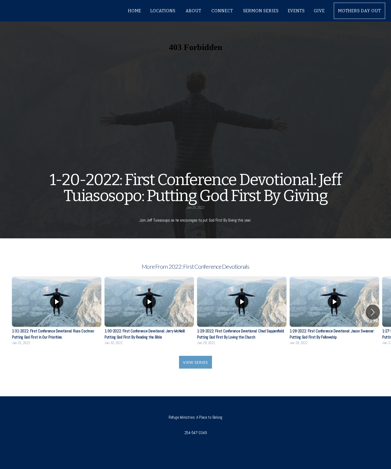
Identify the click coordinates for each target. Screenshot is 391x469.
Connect (222, 10)
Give (319, 10)
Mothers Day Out (359, 10)
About (194, 10)
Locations (163, 10)
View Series (195, 362)
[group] (56, 312)
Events (296, 10)
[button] (372, 312)
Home (135, 10)
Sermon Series (261, 10)
